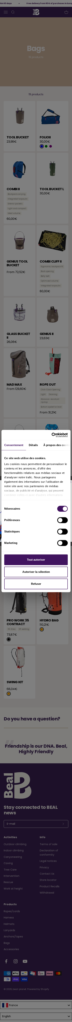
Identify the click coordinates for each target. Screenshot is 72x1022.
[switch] (62, 520)
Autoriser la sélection (36, 571)
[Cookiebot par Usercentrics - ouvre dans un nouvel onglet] (52, 435)
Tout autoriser (36, 559)
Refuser (36, 583)
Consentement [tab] (13, 445)
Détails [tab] (33, 445)
